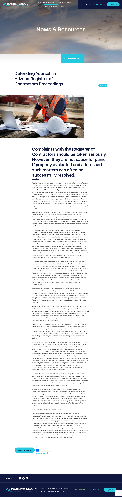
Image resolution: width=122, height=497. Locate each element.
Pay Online (113, 4)
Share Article (40, 453)
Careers (63, 491)
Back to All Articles (74, 58)
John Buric (35, 179)
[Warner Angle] (15, 4)
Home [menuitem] (39, 2)
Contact (99, 4)
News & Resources (53, 491)
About (43, 491)
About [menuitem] (69, 2)
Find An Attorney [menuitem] (48, 2)
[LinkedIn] (27, 478)
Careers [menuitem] (61, 6)
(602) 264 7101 (86, 4)
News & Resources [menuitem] (51, 6)
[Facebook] (20, 478)
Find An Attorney (52, 488)
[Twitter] (23, 478)
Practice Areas (63, 488)
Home (43, 488)
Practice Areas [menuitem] (60, 2)
